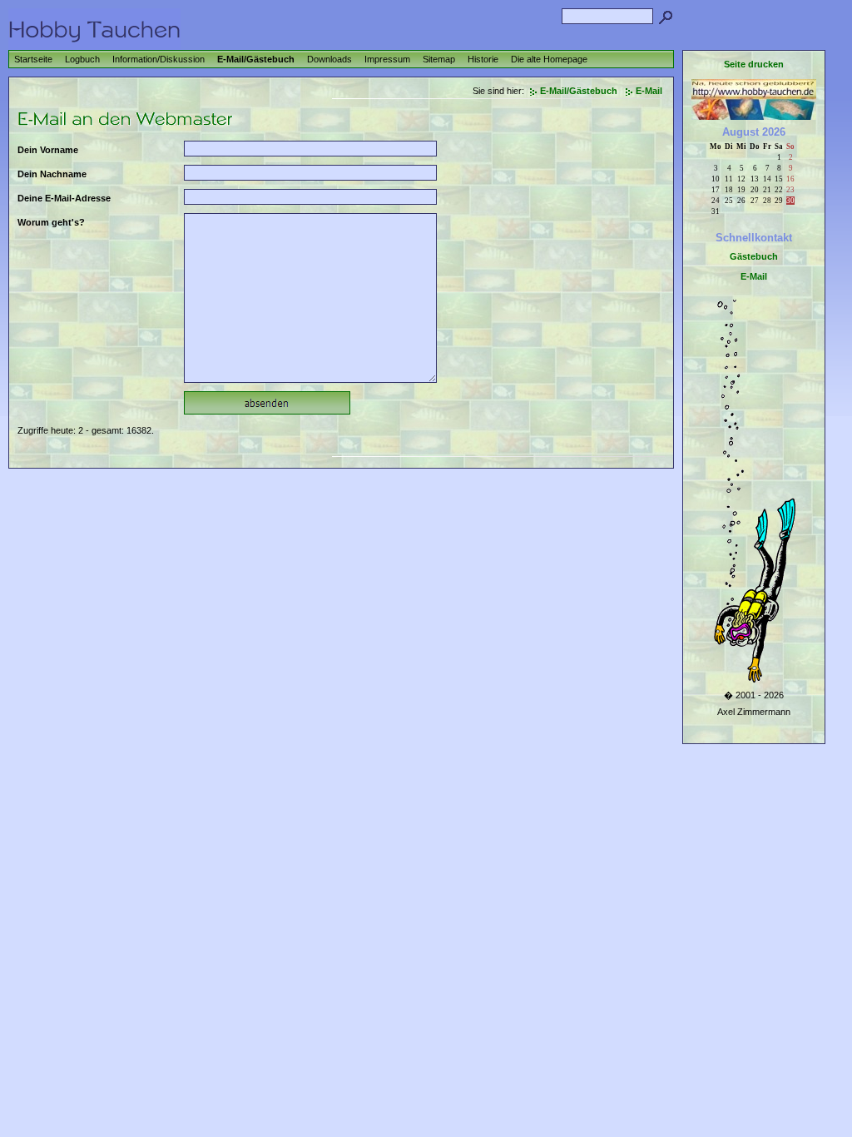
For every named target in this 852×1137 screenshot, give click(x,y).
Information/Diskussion (158, 59)
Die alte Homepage (549, 59)
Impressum (387, 59)
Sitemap (439, 59)
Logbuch (82, 59)
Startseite (33, 59)
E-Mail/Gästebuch (256, 59)
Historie (483, 59)
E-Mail (649, 91)
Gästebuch (754, 256)
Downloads (329, 59)
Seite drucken (754, 64)
